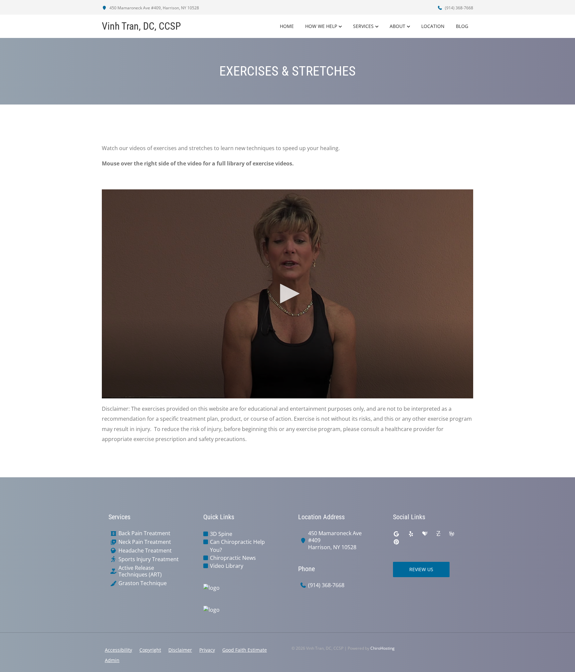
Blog (462, 26)
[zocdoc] (438, 534)
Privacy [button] (207, 650)
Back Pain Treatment (144, 533)
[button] (287, 293)
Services (363, 26)
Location (433, 26)
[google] (396, 534)
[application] (287, 293)
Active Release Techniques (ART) (140, 571)
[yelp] (411, 534)
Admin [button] (112, 660)
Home (287, 26)
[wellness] (451, 534)
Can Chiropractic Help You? (237, 546)
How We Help (321, 26)
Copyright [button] (150, 650)
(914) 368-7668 (458, 8)
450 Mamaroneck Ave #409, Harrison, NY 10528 (153, 8)
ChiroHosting (382, 648)
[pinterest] (396, 542)
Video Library (226, 565)
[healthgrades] (425, 534)
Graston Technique (142, 583)
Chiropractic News (233, 557)
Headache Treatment (145, 550)
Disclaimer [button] (180, 650)
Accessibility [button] (118, 650)
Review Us (421, 569)
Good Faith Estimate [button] (244, 650)
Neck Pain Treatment (144, 542)
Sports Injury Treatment (148, 559)
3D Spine (221, 534)
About (397, 26)
